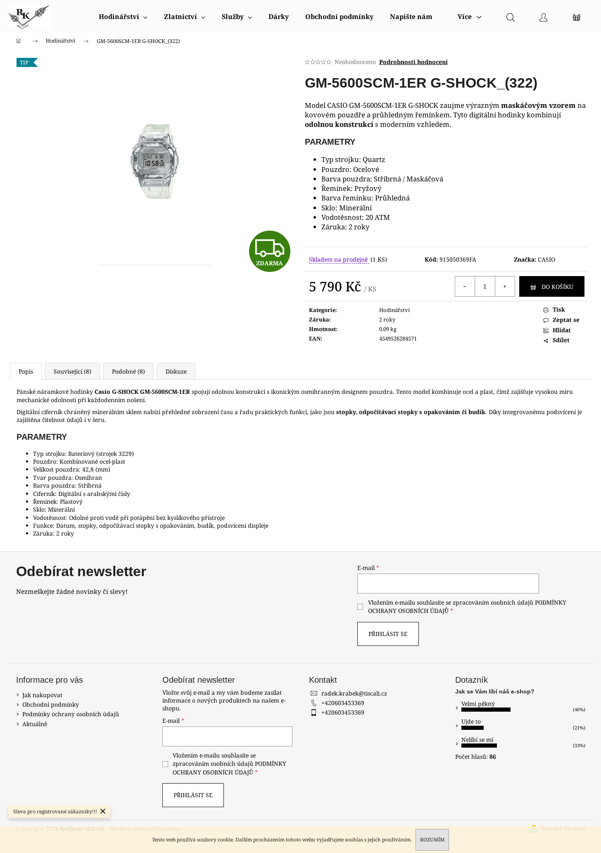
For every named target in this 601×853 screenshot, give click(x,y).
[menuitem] (123, 16)
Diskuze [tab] (176, 371)
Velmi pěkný (478, 704)
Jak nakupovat (42, 695)
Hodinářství (394, 310)
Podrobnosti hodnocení (413, 62)
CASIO (546, 259)
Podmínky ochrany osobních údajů (70, 714)
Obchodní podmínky (50, 704)
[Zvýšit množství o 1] (505, 286)
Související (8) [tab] (72, 371)
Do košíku (557, 287)
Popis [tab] (26, 371)
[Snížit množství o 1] (465, 286)
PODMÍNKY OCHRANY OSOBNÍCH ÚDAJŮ (229, 768)
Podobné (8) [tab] (128, 371)
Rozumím (432, 839)
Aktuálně (34, 724)
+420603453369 (342, 703)
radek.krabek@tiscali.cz (354, 693)
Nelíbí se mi (477, 739)
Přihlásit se (388, 634)
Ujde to (471, 721)
